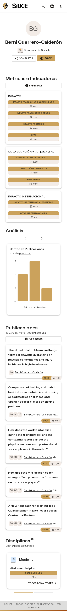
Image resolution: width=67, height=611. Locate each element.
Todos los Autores (21, 583)
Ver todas (34, 339)
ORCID (46, 58)
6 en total (25, 253)
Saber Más (33, 86)
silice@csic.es (33, 607)
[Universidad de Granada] (20, 50)
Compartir (24, 58)
